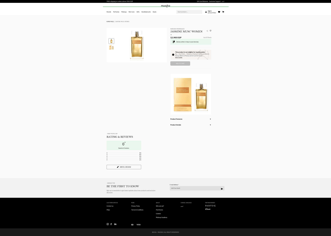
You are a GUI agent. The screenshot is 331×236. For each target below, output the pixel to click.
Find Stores (159, 210)
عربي (223, 1)
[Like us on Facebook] (112, 224)
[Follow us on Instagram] (108, 224)
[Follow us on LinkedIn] (115, 224)
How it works (178, 57)
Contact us (110, 206)
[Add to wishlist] (210, 31)
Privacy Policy (135, 206)
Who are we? (160, 206)
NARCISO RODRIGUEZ (177, 29)
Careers (158, 213)
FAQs (108, 210)
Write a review (125, 167)
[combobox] (189, 12)
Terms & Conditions (137, 210)
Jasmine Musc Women (122, 21)
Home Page (110, 21)
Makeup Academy (161, 217)
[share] (207, 31)
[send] (222, 189)
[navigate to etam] (214, 209)
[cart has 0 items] (223, 12)
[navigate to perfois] (214, 205)
